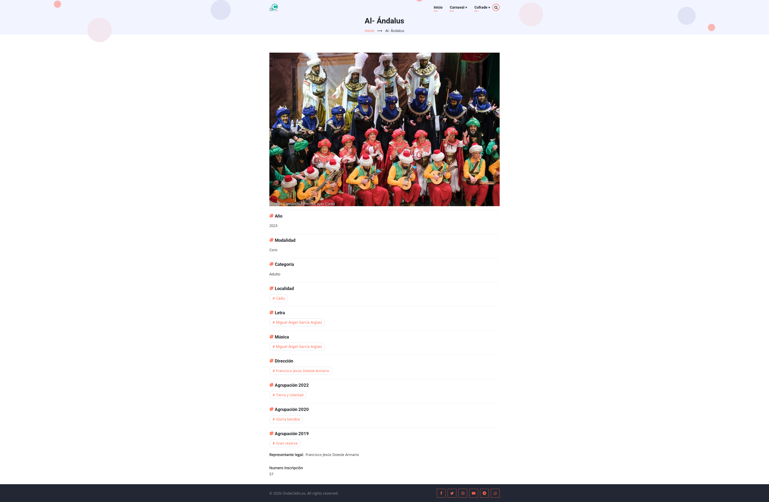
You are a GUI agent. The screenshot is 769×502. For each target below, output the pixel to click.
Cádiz (280, 298)
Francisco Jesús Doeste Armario (302, 370)
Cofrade (482, 7)
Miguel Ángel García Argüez (299, 322)
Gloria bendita (288, 419)
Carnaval (458, 7)
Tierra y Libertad (289, 395)
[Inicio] (273, 7)
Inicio (438, 7)
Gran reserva (287, 443)
